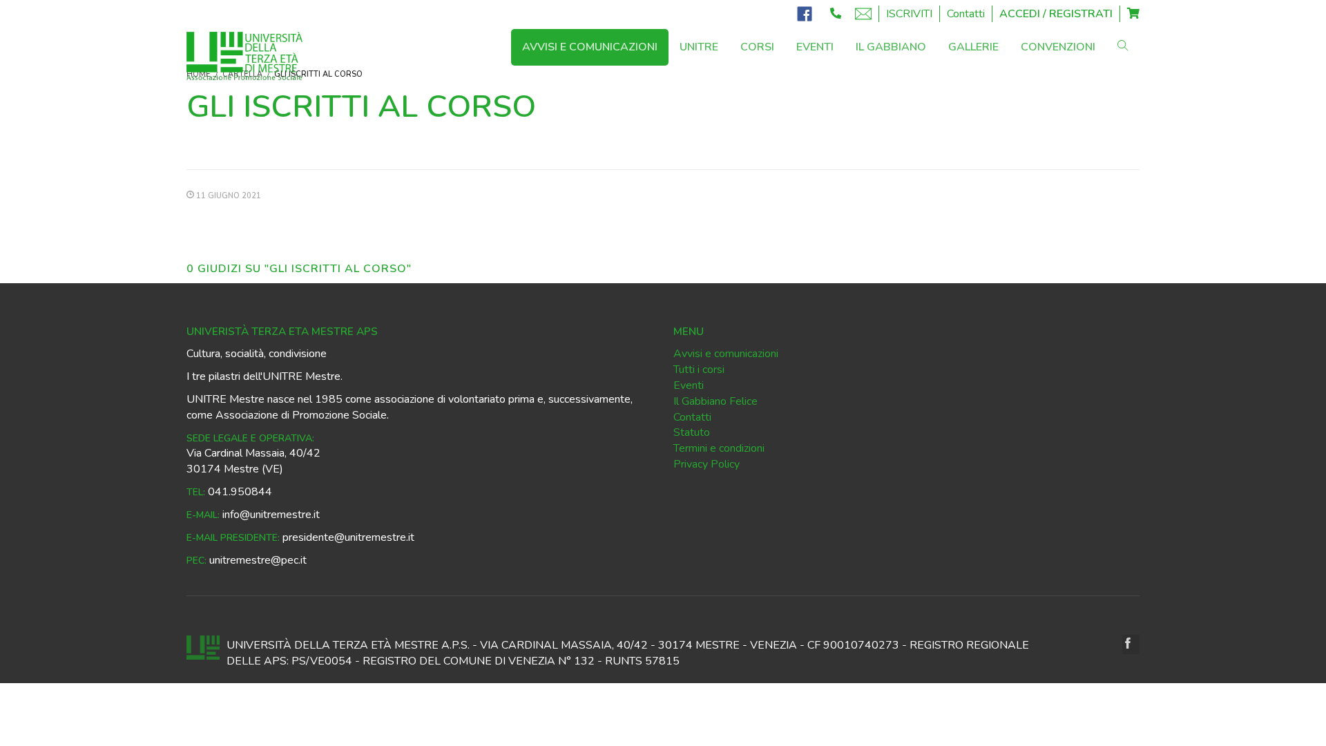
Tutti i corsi (698, 369)
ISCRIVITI (909, 13)
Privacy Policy (706, 464)
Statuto (691, 432)
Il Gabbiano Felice (715, 401)
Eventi (688, 385)
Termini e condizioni (719, 448)
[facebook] (1131, 644)
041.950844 (240, 491)
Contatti (966, 13)
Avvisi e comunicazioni (725, 353)
